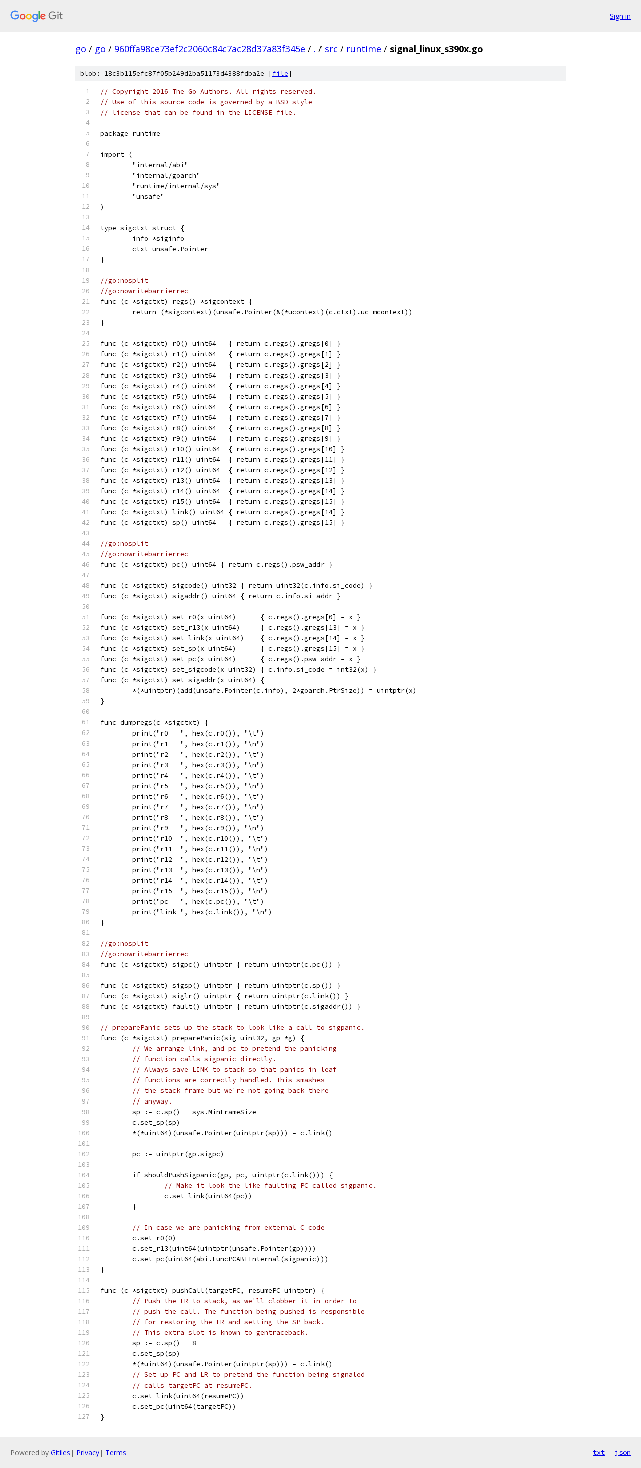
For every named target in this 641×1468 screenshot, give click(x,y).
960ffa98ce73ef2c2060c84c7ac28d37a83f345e (209, 49)
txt (599, 1452)
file (280, 73)
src (331, 49)
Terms (115, 1452)
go (80, 49)
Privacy (87, 1452)
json (623, 1452)
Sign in (620, 16)
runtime (363, 49)
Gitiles (60, 1452)
